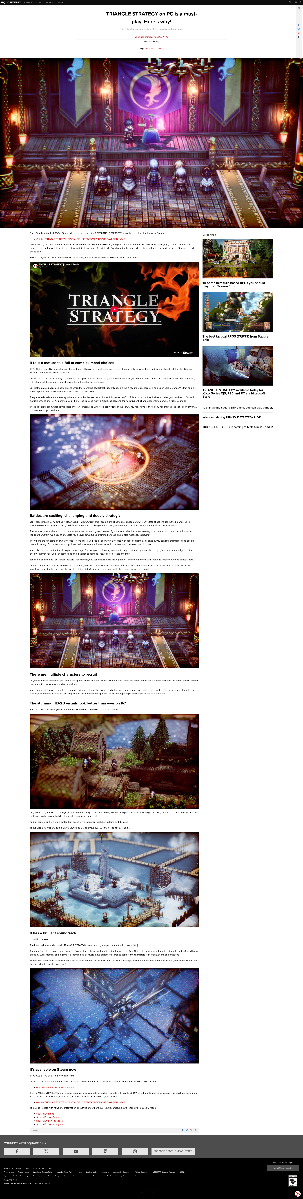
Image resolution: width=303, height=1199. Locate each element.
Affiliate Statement (141, 1172)
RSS (181, 1172)
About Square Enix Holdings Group (46, 1176)
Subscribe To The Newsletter (173, 1151)
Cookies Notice (91, 1172)
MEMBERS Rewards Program (164, 1172)
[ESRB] (292, 1181)
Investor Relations (93, 1176)
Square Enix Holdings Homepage (16, 1176)
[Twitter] (46, 1151)
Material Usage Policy (65, 1172)
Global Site (40, 1168)
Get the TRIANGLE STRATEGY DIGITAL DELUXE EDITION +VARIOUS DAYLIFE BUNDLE (80, 239)
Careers (18, 1168)
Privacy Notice (23, 1172)
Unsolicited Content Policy (43, 1172)
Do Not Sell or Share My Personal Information (121, 1176)
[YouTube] (76, 1151)
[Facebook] (17, 1151)
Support (28, 1168)
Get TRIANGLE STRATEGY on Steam (55, 1087)
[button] (298, 1194)
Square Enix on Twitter (48, 1117)
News (50, 1168)
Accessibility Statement (121, 1172)
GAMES (27, 2)
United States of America (283, 1168)
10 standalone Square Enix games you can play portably (238, 407)
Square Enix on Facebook (49, 1120)
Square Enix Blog (45, 1113)
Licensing (105, 1172)
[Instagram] (135, 1151)
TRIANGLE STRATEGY (154, 48)
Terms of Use (9, 1172)
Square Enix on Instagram (49, 1124)
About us (7, 1168)
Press (80, 1172)
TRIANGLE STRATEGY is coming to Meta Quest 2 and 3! (238, 427)
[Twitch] (105, 1151)
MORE (60, 2)
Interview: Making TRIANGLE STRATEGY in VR (232, 417)
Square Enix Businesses (73, 1176)
